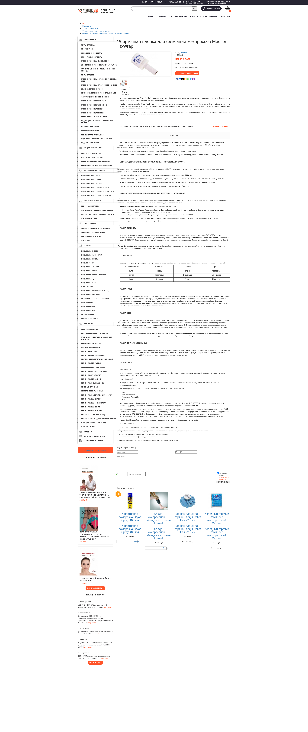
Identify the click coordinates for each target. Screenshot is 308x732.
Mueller (184, 52)
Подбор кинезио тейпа (90, 143)
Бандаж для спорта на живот (93, 275)
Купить (136, 541)
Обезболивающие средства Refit (95, 188)
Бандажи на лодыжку (90, 295)
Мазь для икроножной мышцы (94, 423)
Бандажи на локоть (89, 259)
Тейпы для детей (88, 75)
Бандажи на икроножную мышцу (95, 291)
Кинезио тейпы (90, 40)
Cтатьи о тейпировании (93, 441)
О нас (151, 17)
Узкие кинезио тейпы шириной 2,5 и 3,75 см (99, 65)
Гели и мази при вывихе (91, 379)
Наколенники (87, 287)
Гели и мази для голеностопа (93, 403)
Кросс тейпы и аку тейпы (91, 57)
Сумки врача (86, 240)
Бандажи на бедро (89, 279)
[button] (155, 16)
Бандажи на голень (89, 283)
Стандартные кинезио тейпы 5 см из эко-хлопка (98, 70)
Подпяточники (87, 315)
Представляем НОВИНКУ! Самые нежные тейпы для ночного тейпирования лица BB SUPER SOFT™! (95, 645)
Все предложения (95, 588)
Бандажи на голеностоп (91, 255)
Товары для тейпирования (92, 135)
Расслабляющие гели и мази (93, 367)
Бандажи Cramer (88, 307)
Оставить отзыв (220, 127)
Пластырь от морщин (90, 127)
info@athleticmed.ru (153, 1)
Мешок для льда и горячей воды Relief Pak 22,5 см (188, 516)
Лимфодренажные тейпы (91, 53)
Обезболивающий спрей (91, 184)
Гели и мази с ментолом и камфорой (96, 395)
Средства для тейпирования (93, 233)
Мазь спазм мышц (88, 427)
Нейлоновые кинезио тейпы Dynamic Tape (98, 93)
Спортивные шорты (89, 319)
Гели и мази (88, 324)
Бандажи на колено (89, 251)
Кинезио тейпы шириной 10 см (94, 105)
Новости (193, 17)
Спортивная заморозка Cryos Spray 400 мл (130, 516)
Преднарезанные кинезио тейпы (94, 117)
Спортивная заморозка (91, 153)
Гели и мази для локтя (90, 407)
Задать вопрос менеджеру (96, 450)
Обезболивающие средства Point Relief (98, 192)
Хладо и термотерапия (93, 148)
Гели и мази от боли (89, 351)
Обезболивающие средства (95, 170)
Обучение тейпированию (94, 436)
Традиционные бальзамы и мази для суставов (96, 338)
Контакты (225, 17)
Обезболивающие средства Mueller (96, 196)
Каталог (162, 17)
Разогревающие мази (90, 329)
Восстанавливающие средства (94, 333)
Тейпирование (90, 223)
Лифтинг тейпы (87, 49)
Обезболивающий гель (91, 176)
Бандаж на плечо (88, 263)
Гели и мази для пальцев (91, 411)
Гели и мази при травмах (91, 363)
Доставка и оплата (178, 17)
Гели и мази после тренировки (94, 371)
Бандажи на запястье (90, 267)
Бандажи (87, 246)
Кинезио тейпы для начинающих (95, 61)
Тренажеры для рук (89, 218)
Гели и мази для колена (91, 399)
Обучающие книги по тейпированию (96, 139)
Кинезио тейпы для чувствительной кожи (99, 85)
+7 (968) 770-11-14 (175, 1)
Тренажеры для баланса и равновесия (97, 210)
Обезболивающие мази (91, 180)
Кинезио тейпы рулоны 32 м (92, 113)
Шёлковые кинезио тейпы (92, 89)
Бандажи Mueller (88, 303)
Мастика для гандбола (90, 347)
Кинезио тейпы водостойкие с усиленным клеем (99, 80)
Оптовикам (88, 432)
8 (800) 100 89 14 (193, 1)
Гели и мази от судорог (91, 375)
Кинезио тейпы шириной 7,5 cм (94, 101)
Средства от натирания (91, 343)
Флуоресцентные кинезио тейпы (95, 97)
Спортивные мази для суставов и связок (98, 419)
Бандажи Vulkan (88, 311)
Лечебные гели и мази (90, 387)
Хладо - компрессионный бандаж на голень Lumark (159, 518)
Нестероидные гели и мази (92, 391)
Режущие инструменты (91, 237)
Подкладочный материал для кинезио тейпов (97, 122)
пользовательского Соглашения (224, 478)
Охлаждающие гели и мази (92, 157)
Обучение (213, 17)
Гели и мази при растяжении (93, 355)
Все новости (95, 663)
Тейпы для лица (87, 45)
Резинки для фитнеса (90, 206)
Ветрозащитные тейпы (90, 131)
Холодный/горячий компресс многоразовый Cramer (216, 518)
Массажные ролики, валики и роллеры (97, 214)
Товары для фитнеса (92, 201)
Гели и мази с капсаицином (92, 383)
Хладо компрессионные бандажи (95, 161)
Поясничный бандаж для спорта (95, 299)
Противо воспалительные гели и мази (97, 359)
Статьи (203, 17)
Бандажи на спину (89, 271)
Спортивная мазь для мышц (93, 415)
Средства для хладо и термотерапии (96, 165)
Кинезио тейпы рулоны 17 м (92, 109)
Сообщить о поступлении (187, 73)
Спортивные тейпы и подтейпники (95, 229)
